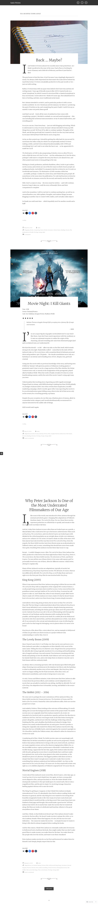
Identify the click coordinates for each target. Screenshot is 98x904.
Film (49, 433)
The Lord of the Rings (32, 870)
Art (32, 865)
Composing (37, 230)
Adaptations (27, 433)
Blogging (26, 230)
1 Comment (27, 234)
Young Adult (42, 232)
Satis (39, 227)
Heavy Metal (43, 230)
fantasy (41, 433)
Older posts (49, 888)
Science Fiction (52, 867)
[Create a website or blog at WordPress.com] (49, 900)
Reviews (33, 436)
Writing (36, 232)
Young (42, 436)
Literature (50, 230)
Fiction (45, 433)
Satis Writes (15, 3)
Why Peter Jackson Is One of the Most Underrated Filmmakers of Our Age (49, 505)
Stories (67, 230)
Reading (63, 230)
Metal (55, 230)
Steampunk (60, 867)
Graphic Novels (55, 433)
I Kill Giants (69, 433)
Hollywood (62, 433)
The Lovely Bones (42, 870)
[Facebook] (79, 3)
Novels (33, 867)
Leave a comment (29, 438)
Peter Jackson (39, 867)
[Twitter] (83, 3)
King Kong (58, 865)
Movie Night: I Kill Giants (49, 303)
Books (31, 230)
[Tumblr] (86, 3)
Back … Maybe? (49, 60)
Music (58, 230)
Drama (37, 433)
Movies (24, 436)
